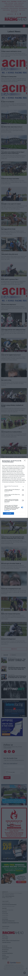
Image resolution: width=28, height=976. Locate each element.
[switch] (22, 490)
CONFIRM (8, 513)
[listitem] (14, 487)
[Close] (25, 461)
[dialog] (14, 488)
